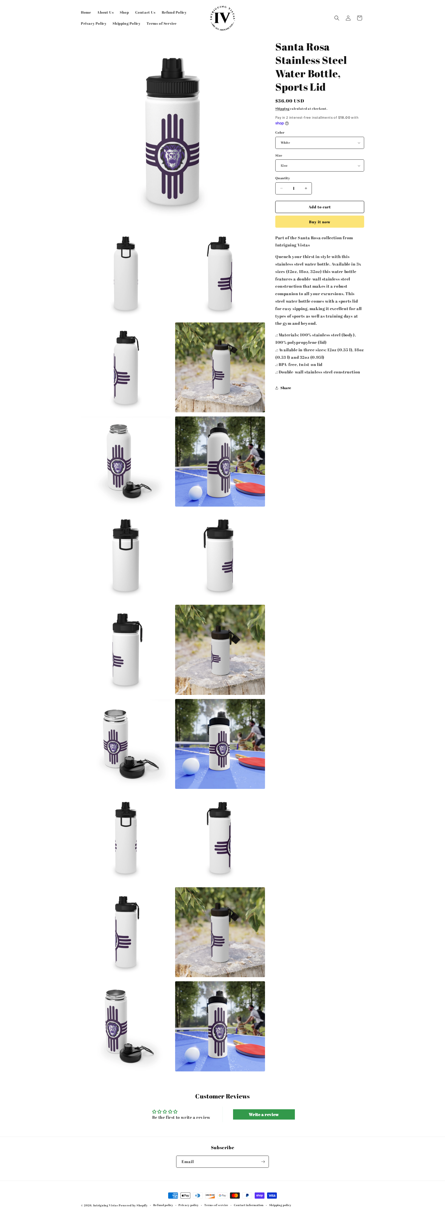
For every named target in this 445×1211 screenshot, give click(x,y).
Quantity (282, 178)
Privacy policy (188, 1205)
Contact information (249, 1205)
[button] (337, 18)
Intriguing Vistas (105, 1205)
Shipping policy (280, 1205)
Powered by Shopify (133, 1205)
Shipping (282, 108)
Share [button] (285, 387)
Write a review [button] (264, 1114)
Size (279, 155)
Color (279, 132)
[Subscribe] (263, 1162)
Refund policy (163, 1205)
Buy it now (320, 221)
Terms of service (216, 1205)
